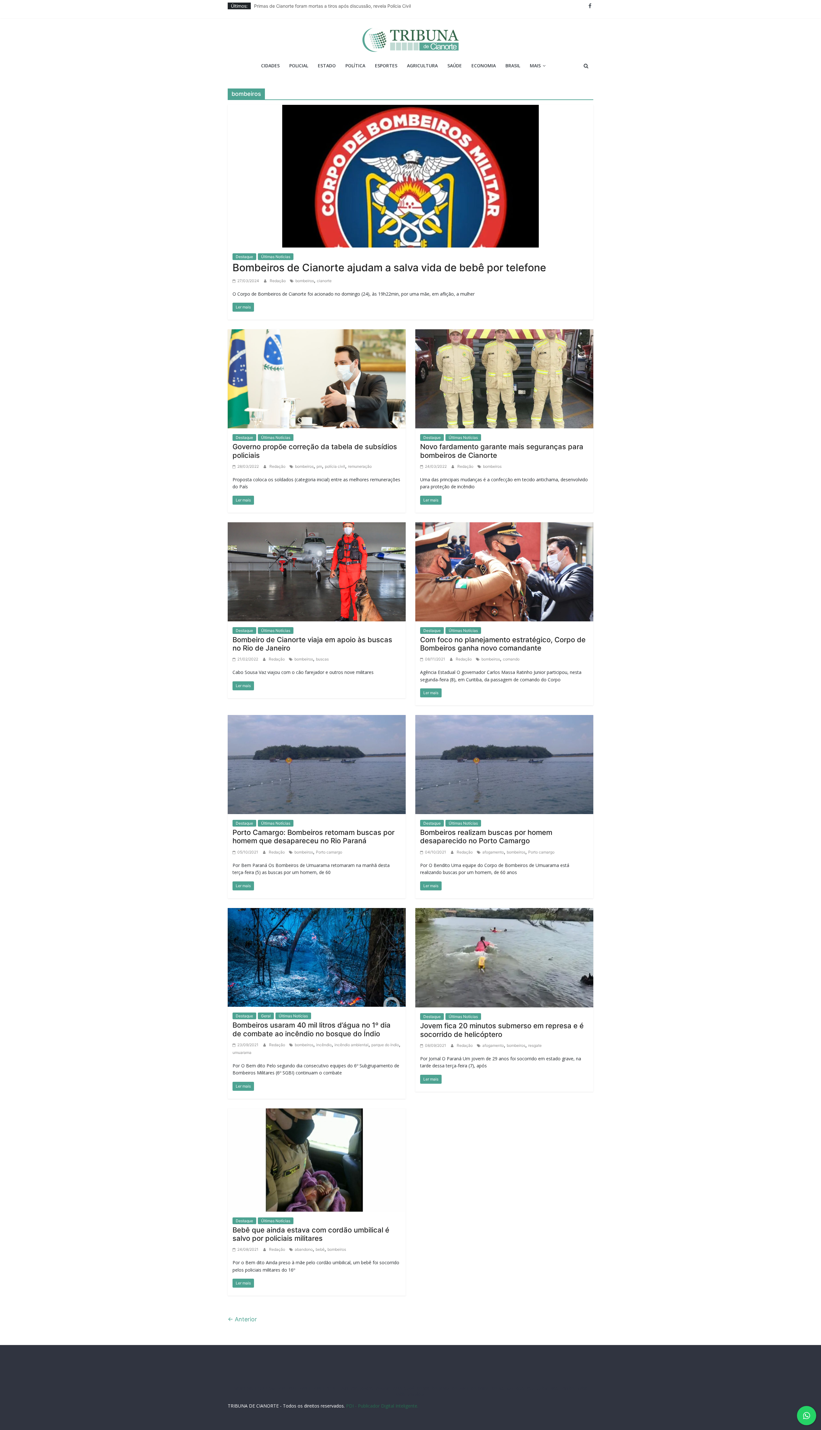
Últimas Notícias (275, 256)
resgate (535, 1045)
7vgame (383, 1388)
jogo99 (366, 1388)
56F (272, 1388)
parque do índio (385, 1044)
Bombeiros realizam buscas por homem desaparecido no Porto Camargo (486, 836)
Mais (535, 66)
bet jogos (440, 1388)
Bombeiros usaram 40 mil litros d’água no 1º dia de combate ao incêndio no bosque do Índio (312, 1029)
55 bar (542, 1388)
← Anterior (242, 1319)
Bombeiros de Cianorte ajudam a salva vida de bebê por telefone (389, 267)
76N (344, 1388)
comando (511, 659)
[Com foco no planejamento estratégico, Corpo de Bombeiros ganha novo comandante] (504, 571)
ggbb (400, 1394)
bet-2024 (460, 1388)
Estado (327, 66)
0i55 (555, 1388)
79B (281, 1388)
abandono (304, 1249)
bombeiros (304, 280)
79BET (319, 1388)
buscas (322, 659)
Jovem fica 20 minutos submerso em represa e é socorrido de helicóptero (502, 1030)
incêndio (324, 1044)
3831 (292, 1388)
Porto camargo (329, 852)
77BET (305, 1388)
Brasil (512, 66)
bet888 (423, 1388)
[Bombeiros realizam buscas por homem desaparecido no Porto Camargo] (504, 764)
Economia (483, 66)
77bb (582, 1388)
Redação (278, 280)
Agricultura (422, 66)
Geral (266, 1016)
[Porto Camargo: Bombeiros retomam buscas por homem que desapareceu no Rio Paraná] (317, 764)
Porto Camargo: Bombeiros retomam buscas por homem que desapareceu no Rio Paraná (313, 836)
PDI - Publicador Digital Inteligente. (382, 1406)
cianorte (324, 280)
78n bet (568, 1388)
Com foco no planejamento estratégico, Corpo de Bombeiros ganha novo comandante (503, 643)
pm (319, 466)
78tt (354, 1388)
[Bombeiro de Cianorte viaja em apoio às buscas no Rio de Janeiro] (317, 571)
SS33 (262, 1388)
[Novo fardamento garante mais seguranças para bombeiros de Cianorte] (504, 378)
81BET (332, 1388)
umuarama (242, 1052)
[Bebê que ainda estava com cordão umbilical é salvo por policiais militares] (317, 1159)
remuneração (360, 466)
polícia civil (335, 466)
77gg (397, 1388)
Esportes (386, 66)
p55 (530, 1388)
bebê (320, 1249)
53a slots (416, 1394)
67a (510, 1388)
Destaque (244, 256)
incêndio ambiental (351, 1044)
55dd (409, 1388)
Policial (298, 66)
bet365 (498, 1388)
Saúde (454, 66)
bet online (480, 1388)
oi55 (520, 1388)
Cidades (270, 66)
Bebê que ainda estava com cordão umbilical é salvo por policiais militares (311, 1234)
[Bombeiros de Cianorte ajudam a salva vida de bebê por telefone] (410, 175)
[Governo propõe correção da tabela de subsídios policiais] (317, 378)
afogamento (493, 852)
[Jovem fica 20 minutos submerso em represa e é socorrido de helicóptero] (504, 957)
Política (355, 66)
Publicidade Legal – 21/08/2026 (287, 6)
